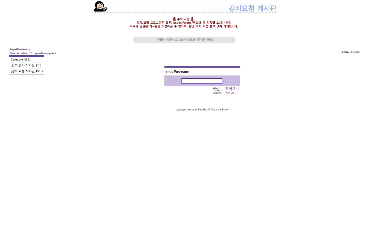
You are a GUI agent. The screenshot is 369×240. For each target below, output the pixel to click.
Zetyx (225, 109)
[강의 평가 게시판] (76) (26, 65)
